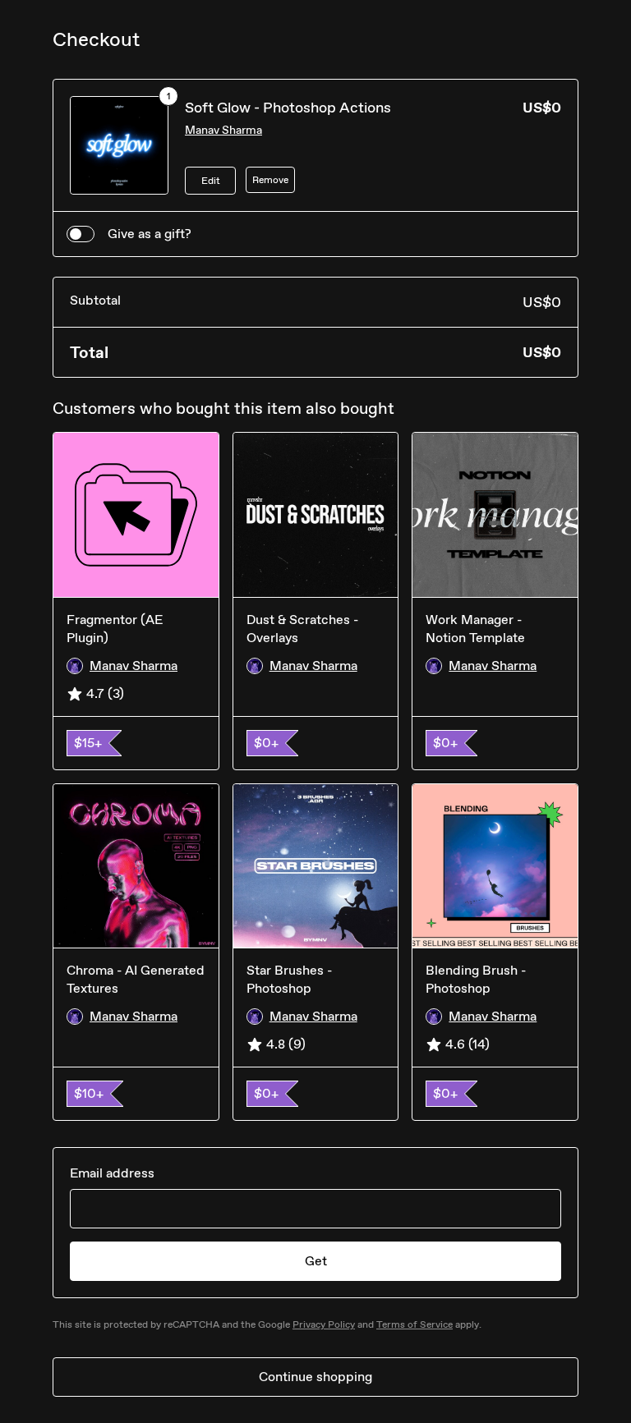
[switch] (80, 234)
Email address (112, 1173)
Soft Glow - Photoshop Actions (288, 108)
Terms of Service (414, 1324)
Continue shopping (315, 1376)
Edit (210, 180)
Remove (270, 180)
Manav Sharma (223, 130)
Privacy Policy (323, 1324)
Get (316, 1261)
